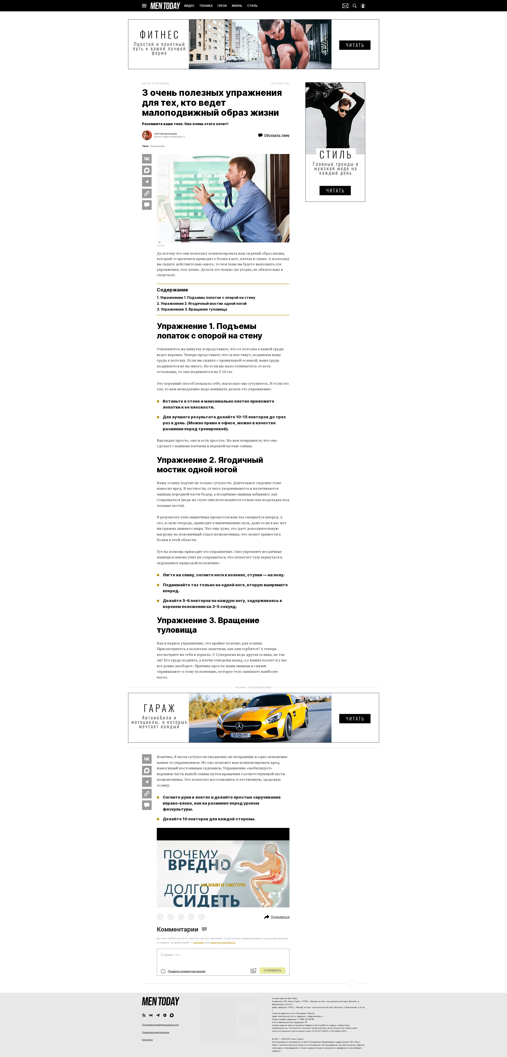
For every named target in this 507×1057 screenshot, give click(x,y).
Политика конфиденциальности (160, 1024)
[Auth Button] (363, 6)
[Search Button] (354, 6)
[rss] (144, 1015)
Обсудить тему (276, 135)
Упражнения (157, 146)
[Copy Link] (147, 193)
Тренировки (161, 83)
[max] (172, 1015)
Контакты (147, 1039)
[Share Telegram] (147, 182)
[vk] (151, 1015)
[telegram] (158, 1015)
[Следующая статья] (253, 984)
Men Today (165, 5)
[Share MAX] (147, 170)
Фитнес (147, 83)
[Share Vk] (147, 159)
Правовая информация (155, 1032)
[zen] (165, 1015)
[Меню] (144, 6)
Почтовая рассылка (345, 6)
